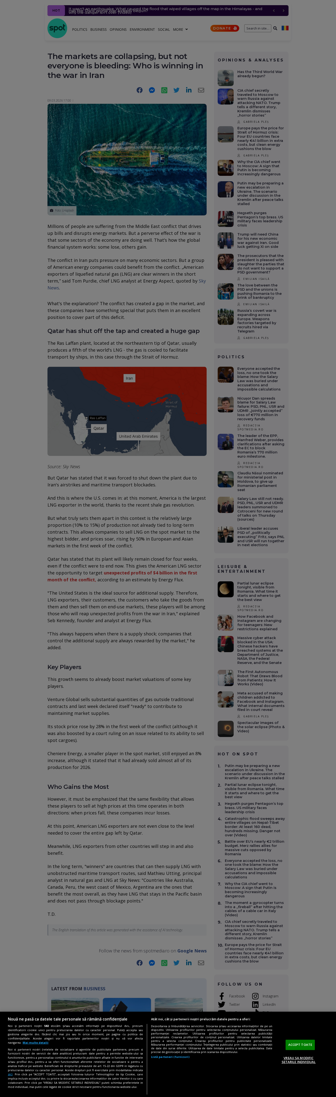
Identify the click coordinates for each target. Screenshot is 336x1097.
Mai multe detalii (35, 1042)
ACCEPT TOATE (300, 1044)
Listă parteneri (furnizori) (170, 1057)
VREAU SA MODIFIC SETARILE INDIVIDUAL (299, 1060)
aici (10, 1074)
